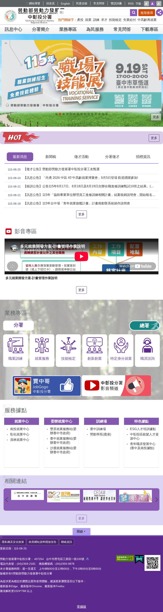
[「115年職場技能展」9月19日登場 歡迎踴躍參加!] (81, 75)
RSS (131, 3)
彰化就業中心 (19, 434)
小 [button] (146, 3)
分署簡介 (40, 29)
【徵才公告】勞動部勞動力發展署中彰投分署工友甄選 (54, 169)
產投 (80, 19)
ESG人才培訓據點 (143, 429)
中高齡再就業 (147, 19)
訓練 (96, 19)
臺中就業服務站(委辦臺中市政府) (63, 440)
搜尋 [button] (133, 12)
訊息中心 (13, 29)
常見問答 (99, 3)
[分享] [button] (159, 12)
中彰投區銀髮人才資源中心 (144, 436)
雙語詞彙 (116, 3)
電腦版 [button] (81, 606)
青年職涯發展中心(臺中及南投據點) (142, 446)
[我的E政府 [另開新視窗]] (139, 559)
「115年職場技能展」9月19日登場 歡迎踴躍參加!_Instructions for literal (60, 114)
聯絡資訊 (66, 541)
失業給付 (129, 19)
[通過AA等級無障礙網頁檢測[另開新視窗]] (125, 558)
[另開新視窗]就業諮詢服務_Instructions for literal (81, 114)
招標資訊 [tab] (143, 157)
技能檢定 (115, 19)
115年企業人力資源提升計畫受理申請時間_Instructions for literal (71, 114)
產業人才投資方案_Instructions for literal (96, 114)
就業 (88, 19)
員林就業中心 (19, 439)
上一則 (7, 499)
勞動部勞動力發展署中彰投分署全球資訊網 (34, 16)
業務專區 (68, 29)
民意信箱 (81, 3)
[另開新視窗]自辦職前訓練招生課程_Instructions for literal (63, 114)
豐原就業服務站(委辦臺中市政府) (63, 431)
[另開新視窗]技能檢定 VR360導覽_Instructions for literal (106, 114)
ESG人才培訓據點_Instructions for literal (74, 114)
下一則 (156, 499)
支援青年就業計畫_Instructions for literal (85, 114)
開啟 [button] (80, 531)
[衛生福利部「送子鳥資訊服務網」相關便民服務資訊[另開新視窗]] (27, 496)
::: (27, 3)
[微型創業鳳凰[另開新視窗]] (99, 496)
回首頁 (50, 3)
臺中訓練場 (98, 429)
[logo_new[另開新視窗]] (135, 495)
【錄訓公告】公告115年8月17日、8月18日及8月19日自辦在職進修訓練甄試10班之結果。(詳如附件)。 (83, 186)
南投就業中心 (19, 429)
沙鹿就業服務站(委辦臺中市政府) (63, 450)
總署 (144, 325)
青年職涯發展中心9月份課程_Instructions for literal (56, 114)
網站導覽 (34, 3)
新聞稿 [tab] (50, 157)
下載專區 (149, 29)
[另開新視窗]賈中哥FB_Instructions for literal (88, 114)
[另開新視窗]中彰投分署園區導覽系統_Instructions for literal (78, 114)
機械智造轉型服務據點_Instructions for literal (92, 114)
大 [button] (158, 3)
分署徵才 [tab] (112, 157)
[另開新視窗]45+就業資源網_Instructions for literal (103, 114)
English (65, 3)
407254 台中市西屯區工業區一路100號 (60, 559)
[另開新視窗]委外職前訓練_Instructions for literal (99, 114)
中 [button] (152, 3)
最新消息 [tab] (20, 157)
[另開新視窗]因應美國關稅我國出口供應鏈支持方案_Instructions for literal (67, 114)
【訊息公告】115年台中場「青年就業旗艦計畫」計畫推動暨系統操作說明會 (69, 203)
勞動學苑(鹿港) (100, 434)
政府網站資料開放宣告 (42, 541)
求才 (104, 19)
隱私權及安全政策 (13, 541)
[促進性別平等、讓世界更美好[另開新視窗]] (63, 496)
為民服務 (95, 29)
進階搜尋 (146, 13)
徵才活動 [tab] (81, 157)
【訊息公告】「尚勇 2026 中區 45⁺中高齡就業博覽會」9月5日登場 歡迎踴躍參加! (73, 178)
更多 (156, 117)
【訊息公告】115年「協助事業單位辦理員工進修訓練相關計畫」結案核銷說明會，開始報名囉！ (83, 195)
